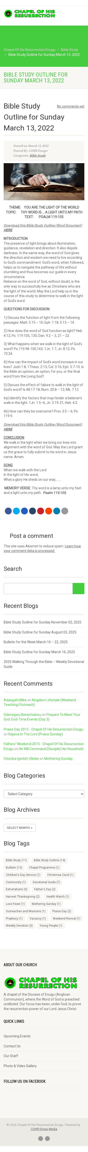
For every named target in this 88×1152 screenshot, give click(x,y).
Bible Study (38, 156)
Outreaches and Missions (25, 911)
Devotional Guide (46, 882)
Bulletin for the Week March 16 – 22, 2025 (36, 642)
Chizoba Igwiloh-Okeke (21, 759)
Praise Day (61, 911)
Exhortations (16, 889)
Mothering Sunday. (58, 759)
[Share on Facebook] (8, 511)
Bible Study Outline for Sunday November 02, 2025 (42, 622)
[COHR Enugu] (29, 14)
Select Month (19, 828)
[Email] (64, 511)
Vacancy (38, 918)
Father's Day (44, 889)
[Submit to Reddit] (48, 511)
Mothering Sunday (46, 904)
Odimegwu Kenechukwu (22, 715)
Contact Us (12, 1046)
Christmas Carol (60, 875)
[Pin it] (40, 511)
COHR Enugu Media (44, 1129)
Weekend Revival (66, 918)
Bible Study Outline (49, 860)
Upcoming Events (17, 1036)
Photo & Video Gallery (20, 1066)
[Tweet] (16, 511)
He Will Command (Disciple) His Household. (51, 749)
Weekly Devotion (19, 925)
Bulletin (14, 867)
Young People (51, 925)
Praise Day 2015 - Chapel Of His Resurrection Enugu (43, 729)
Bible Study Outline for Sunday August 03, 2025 (40, 632)
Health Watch (57, 896)
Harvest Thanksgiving (23, 896)
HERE (8, 429)
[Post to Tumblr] (32, 511)
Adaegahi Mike (15, 700)
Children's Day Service (23, 875)
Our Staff (11, 1056)
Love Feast (15, 904)
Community (16, 882)
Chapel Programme (44, 867)
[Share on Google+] (24, 511)
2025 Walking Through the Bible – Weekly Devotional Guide (44, 664)
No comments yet (70, 106)
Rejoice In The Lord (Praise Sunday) (35, 734)
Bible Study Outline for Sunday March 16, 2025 (39, 652)
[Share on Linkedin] (56, 511)
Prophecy (14, 918)
